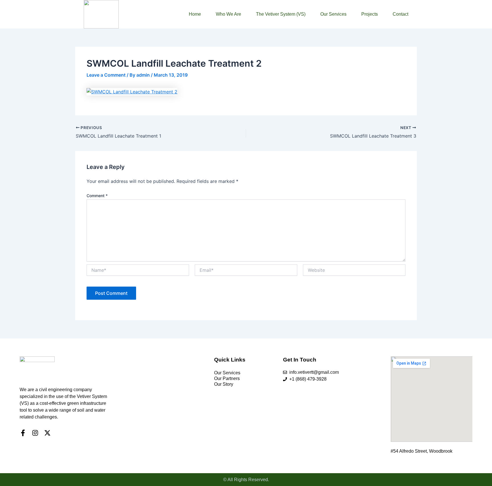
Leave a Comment (106, 75)
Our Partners (227, 378)
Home (195, 14)
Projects (369, 14)
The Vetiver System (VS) (281, 14)
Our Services (333, 14)
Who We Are (228, 14)
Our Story (223, 384)
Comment (97, 195)
